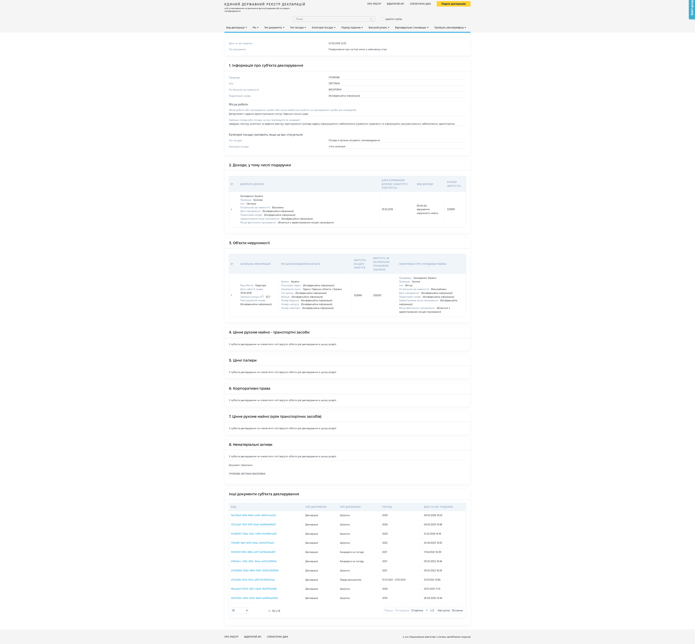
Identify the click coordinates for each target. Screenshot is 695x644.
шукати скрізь (393, 19)
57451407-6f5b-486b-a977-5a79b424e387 (253, 552)
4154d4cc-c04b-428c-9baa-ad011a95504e (254, 561)
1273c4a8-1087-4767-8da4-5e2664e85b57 (253, 524)
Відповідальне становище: (410, 27)
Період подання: (351, 27)
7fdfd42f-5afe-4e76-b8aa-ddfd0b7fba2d (252, 542)
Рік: (254, 27)
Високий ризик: (378, 27)
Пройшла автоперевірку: (449, 27)
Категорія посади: (322, 27)
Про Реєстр (374, 4)
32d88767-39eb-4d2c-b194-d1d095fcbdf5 (254, 533)
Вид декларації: (235, 27)
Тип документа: (273, 27)
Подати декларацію (453, 3)
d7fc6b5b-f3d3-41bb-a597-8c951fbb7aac (253, 579)
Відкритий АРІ (395, 4)
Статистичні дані (420, 4)
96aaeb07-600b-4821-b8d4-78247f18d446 (254, 588)
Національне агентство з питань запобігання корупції (440, 636)
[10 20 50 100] (240, 610)
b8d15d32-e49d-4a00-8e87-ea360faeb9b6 (254, 598)
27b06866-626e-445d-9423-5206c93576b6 (255, 570)
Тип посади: (297, 27)
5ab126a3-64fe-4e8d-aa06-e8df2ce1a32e (253, 515)
